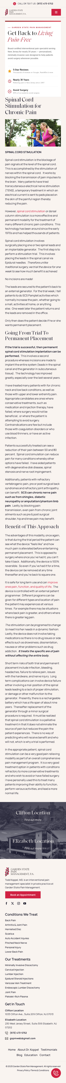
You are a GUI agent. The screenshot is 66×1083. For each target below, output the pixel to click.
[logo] (15, 10)
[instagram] (18, 903)
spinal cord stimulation (31, 211)
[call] (56, 1069)
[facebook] (6, 903)
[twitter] (12, 903)
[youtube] (24, 903)
